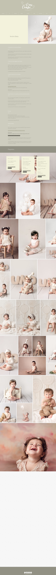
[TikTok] (27, 572)
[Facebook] (31, 572)
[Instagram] (29, 572)
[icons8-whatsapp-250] (25, 572)
